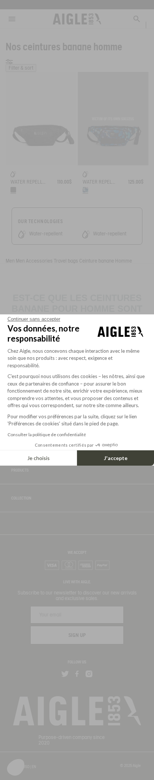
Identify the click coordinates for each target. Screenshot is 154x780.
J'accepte (115, 458)
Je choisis (38, 458)
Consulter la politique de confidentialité (46, 434)
